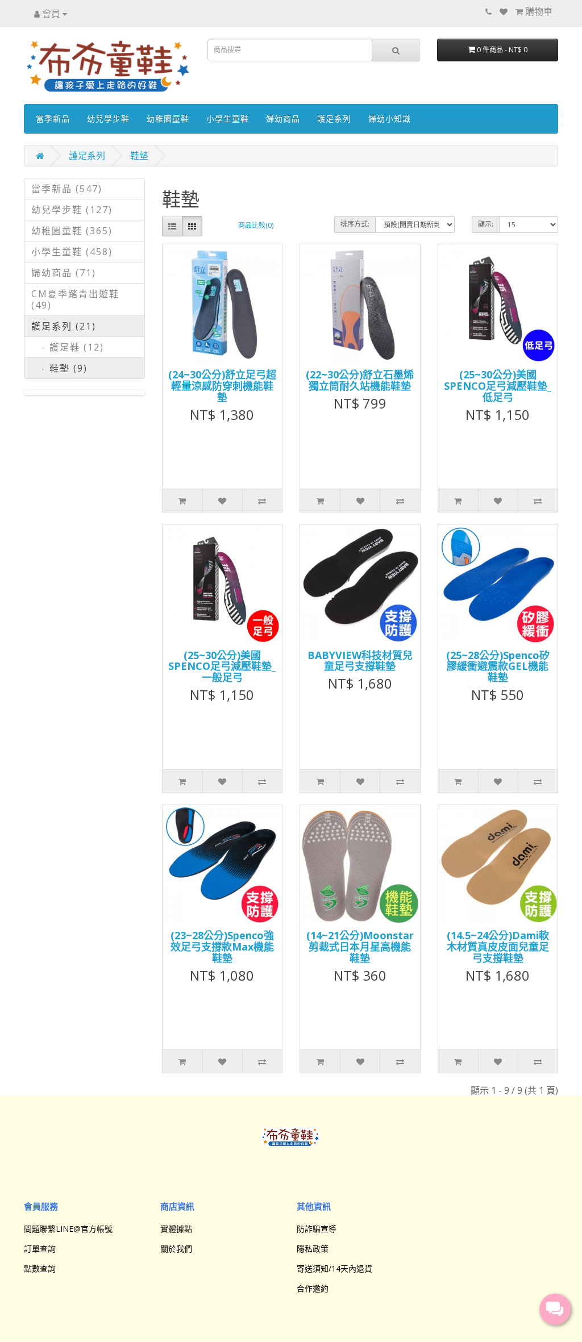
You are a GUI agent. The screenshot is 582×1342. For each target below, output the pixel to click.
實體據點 (176, 1228)
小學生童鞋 (227, 118)
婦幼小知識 (389, 118)
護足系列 (334, 118)
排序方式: (354, 224)
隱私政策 (313, 1248)
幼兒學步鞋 (108, 118)
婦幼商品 (283, 118)
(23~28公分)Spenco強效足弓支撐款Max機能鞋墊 (222, 946)
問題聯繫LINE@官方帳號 (68, 1228)
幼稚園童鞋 (168, 118)
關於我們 (176, 1248)
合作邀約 (313, 1288)
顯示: (485, 224)
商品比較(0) (255, 225)
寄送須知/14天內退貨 (334, 1268)
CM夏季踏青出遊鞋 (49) (75, 299)
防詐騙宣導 (316, 1228)
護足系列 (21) (63, 326)
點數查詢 (40, 1268)
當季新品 (53, 118)
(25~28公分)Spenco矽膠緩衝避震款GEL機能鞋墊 (498, 666)
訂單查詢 (40, 1248)
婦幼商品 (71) (63, 272)
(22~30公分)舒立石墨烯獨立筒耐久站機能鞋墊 (360, 380)
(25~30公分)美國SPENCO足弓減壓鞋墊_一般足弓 (222, 666)
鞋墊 (139, 155)
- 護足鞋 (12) (67, 347)
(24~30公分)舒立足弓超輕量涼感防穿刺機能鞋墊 (222, 386)
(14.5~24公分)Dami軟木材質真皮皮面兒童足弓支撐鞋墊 (498, 946)
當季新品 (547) (66, 188)
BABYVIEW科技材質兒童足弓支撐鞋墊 (360, 660)
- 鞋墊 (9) (59, 368)
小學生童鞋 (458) (72, 251)
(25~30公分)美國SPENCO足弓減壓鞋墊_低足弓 (497, 386)
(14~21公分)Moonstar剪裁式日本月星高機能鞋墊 (360, 946)
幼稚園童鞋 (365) (72, 230)
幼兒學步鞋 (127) (72, 209)
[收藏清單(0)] (504, 11)
